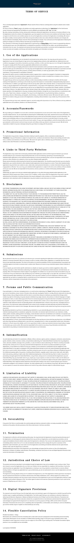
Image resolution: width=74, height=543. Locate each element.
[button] (68, 3)
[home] (37, 4)
